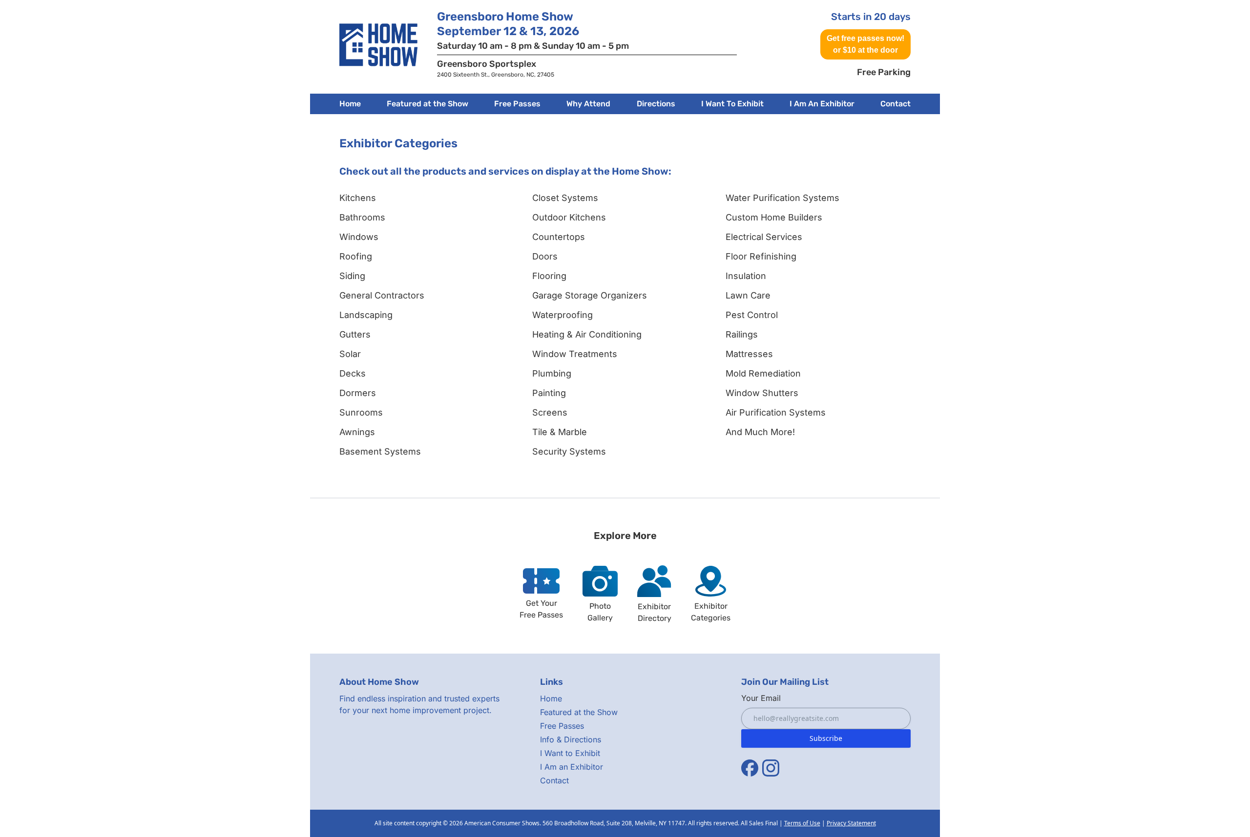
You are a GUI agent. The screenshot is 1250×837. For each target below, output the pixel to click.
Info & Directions (570, 739)
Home (350, 103)
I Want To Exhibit (732, 103)
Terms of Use (802, 823)
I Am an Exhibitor (571, 767)
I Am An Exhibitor (822, 103)
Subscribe (826, 738)
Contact (895, 103)
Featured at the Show (579, 712)
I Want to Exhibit (570, 753)
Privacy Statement (851, 823)
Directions (656, 103)
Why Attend (588, 103)
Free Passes (517, 103)
